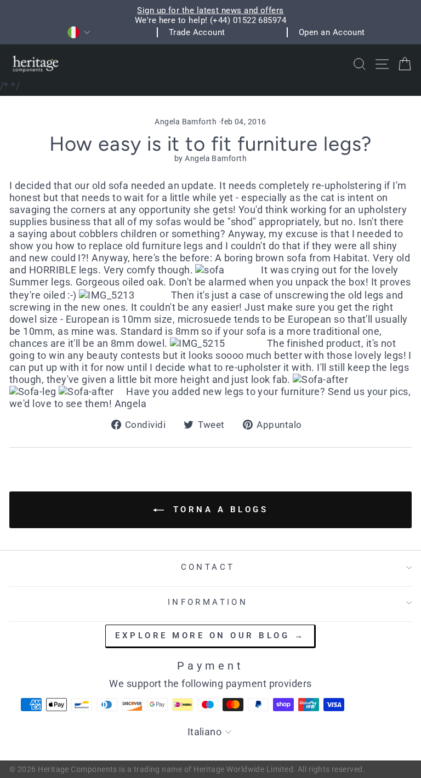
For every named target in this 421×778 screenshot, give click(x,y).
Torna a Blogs (218, 509)
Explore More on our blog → (210, 635)
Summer (30, 282)
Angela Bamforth (186, 121)
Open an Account (332, 32)
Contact (208, 567)
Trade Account (197, 32)
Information (208, 602)
